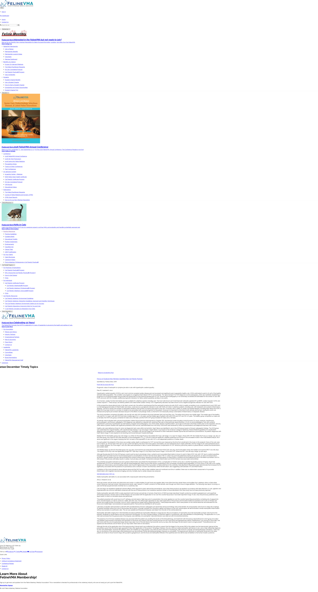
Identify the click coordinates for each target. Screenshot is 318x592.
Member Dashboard (11, 59)
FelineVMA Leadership (12, 350)
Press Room (8, 342)
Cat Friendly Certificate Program (14, 179)
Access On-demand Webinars (14, 64)
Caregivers (5, 363)
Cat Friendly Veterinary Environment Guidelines (19, 298)
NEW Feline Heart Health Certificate (16, 177)
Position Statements (11, 242)
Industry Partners (10, 334)
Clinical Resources (7, 202)
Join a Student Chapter (12, 82)
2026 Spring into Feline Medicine (15, 161)
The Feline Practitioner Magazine (15, 67)
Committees (9, 352)
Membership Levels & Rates (13, 54)
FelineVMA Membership (10, 46)
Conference (6, 154)
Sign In (4, 12)
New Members (114, 379)
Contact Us (5, 22)
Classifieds (122, 379)
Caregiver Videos (10, 259)
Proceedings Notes (11, 164)
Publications (7, 189)
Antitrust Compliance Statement (11, 561)
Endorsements (9, 244)
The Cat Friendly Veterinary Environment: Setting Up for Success (24, 303)
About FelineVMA (6, 311)
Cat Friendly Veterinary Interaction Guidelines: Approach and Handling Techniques (29, 301)
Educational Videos (11, 187)
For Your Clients (8, 254)
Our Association (8, 329)
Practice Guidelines (11, 234)
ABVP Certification (10, 252)
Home (3, 19)
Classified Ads (9, 247)
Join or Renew (9, 49)
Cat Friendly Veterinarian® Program (17, 285)
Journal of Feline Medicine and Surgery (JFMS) (19, 195)
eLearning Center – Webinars (13, 174)
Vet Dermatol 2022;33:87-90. (106, 474)
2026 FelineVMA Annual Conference (16, 156)
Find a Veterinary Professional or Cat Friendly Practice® (22, 262)
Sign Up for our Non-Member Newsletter (17, 200)
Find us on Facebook (103, 379)
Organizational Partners (12, 337)
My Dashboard (4, 15)
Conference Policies (8, 563)
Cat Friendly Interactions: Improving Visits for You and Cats (23, 306)
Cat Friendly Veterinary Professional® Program (21, 288)
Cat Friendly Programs (7, 265)
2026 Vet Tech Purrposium (13, 159)
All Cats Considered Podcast (13, 69)
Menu (2, 7)
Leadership (6, 347)
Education (4, 92)
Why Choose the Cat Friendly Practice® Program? (20, 273)
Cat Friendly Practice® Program (14, 72)
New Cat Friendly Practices (134, 379)
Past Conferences (10, 169)
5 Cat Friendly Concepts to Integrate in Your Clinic (20, 308)
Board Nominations (11, 357)
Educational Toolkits (11, 239)
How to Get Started (11, 275)
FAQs (6, 278)
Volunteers (8, 57)
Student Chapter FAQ (11, 90)
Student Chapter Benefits (12, 80)
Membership (5, 29)
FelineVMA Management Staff (14, 360)
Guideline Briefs (9, 236)
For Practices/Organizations (12, 267)
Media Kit (4, 566)
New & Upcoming (10, 339)
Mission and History (11, 332)
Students (6, 77)
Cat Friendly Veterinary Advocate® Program (20, 291)
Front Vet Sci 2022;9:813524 (105, 384)
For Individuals (7, 280)
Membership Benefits (11, 51)
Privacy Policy (6, 558)
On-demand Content (9, 172)
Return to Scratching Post (106, 372)
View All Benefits (10, 74)
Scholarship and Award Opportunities (16, 87)
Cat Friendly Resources (10, 296)
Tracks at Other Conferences (14, 166)
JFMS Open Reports (11, 197)
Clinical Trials (9, 249)
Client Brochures (10, 257)
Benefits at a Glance (9, 62)
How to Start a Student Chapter (14, 85)
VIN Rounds (8, 184)
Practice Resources (9, 231)
